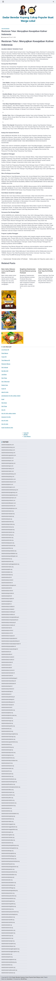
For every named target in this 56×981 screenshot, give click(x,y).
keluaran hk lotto (6, 417)
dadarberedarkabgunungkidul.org (9, 733)
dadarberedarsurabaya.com (8, 450)
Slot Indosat (4, 367)
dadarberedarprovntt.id (7, 633)
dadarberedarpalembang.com (8, 473)
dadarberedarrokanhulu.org (8, 922)
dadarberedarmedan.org (7, 768)
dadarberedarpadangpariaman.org (9, 866)
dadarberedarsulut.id (6, 664)
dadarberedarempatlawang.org (8, 962)
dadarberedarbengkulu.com (8, 487)
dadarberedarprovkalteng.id (8, 611)
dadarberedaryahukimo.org (8, 795)
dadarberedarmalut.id (6, 627)
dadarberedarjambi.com (7, 484)
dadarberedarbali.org (6, 744)
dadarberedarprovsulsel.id (7, 657)
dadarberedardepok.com (7, 460)
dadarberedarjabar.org (6, 572)
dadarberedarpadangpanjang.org (9, 890)
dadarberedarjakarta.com (7, 444)
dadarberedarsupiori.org (7, 773)
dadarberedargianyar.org (7, 755)
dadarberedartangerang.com (8, 463)
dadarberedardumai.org (7, 927)
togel (2, 399)
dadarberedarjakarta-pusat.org (8, 715)
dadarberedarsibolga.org (7, 850)
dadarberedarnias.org (6, 558)
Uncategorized (5, 28)
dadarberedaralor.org (6, 808)
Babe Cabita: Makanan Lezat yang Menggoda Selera (8, 271)
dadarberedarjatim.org (6, 569)
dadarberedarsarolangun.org (8, 946)
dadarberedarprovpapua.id (8, 635)
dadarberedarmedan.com (7, 471)
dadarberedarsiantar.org (7, 842)
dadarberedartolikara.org (7, 789)
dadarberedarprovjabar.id (7, 598)
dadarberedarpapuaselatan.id (8, 646)
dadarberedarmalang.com (7, 468)
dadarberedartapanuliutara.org (8, 550)
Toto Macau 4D (5, 360)
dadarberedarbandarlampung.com (9, 489)
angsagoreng (5, 37)
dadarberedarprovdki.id (7, 590)
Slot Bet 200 (4, 371)
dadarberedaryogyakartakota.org (9, 741)
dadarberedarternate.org (7, 540)
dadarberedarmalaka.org (7, 821)
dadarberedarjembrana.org (7, 757)
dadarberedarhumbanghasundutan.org (10, 787)
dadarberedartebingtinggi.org (8, 856)
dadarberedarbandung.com (8, 447)
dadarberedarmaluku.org (7, 566)
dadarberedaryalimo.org (7, 797)
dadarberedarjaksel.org (7, 718)
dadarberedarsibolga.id (7, 691)
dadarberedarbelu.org (6, 810)
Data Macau (4, 353)
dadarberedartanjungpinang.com (9, 492)
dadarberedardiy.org (6, 728)
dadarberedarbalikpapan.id (8, 702)
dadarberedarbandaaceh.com (8, 481)
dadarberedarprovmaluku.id (8, 625)
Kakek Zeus (4, 385)
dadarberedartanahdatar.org (8, 885)
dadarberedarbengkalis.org (8, 901)
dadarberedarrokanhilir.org (7, 919)
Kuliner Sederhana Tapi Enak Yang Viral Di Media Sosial (45, 271)
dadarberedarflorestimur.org (8, 784)
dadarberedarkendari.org (7, 521)
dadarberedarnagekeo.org (7, 834)
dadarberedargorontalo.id (7, 593)
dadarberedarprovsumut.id (7, 670)
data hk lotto (4, 392)
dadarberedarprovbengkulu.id (8, 585)
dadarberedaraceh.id (6, 577)
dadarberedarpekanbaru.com (8, 479)
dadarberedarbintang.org (7, 747)
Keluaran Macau (5, 364)
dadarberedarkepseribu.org (8, 726)
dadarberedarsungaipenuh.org (8, 959)
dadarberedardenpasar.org (7, 529)
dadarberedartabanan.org (7, 765)
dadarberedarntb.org (6, 771)
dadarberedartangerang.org (8, 816)
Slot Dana (4, 403)
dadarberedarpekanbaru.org (8, 930)
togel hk (3, 388)
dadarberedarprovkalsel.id (7, 609)
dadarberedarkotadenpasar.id (8, 683)
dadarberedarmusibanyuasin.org (9, 970)
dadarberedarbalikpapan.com (8, 503)
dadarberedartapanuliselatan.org (9, 553)
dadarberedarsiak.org (6, 925)
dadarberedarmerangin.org (7, 940)
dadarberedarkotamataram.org (8, 802)
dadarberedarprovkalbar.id (7, 606)
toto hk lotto (4, 420)
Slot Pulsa (4, 378)
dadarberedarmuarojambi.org (8, 943)
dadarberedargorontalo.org (8, 524)
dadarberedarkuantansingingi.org (9, 914)
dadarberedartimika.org (7, 548)
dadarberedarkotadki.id (7, 675)
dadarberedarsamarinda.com (8, 505)
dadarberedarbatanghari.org (8, 933)
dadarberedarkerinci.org (7, 938)
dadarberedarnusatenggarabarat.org (10, 564)
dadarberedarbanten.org (7, 561)
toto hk (3, 410)
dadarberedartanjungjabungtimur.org (10, 951)
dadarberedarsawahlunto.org (8, 898)
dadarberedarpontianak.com (8, 500)
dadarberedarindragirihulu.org (8, 906)
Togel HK (4, 357)
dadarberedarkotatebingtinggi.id (9, 678)
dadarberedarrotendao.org (7, 837)
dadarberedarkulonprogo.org (8, 736)
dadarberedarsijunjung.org (7, 877)
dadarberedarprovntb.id (7, 630)
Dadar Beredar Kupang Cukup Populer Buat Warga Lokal (28, 19)
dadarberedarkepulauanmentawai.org (10, 861)
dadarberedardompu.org (7, 776)
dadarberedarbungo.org (7, 935)
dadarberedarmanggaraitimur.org (9, 829)
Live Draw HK (5, 349)
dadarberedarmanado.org (7, 516)
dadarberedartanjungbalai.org (8, 853)
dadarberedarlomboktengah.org (9, 781)
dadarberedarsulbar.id (6, 654)
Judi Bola (4, 374)
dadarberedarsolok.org (6, 879)
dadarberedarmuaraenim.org (8, 967)
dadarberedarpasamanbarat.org (9, 871)
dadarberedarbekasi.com (7, 458)
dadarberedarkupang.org (7, 534)
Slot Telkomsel (5, 381)
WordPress (24, 979)
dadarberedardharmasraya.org (8, 858)
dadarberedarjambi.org (7, 956)
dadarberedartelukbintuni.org (8, 805)
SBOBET (25, 434)
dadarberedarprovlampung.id (8, 622)
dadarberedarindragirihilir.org (8, 903)
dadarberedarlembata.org (7, 818)
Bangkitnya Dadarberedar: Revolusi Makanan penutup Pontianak (28, 271)
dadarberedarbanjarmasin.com (8, 497)
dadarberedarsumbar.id (7, 662)
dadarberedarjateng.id (6, 601)
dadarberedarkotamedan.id (8, 672)
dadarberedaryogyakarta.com (8, 455)
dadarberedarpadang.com (7, 476)
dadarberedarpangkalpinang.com (9, 495)
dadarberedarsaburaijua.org (8, 840)
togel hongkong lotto (7, 427)
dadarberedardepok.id (6, 686)
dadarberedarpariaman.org (7, 893)
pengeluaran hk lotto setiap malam (10, 395)
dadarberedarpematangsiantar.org (9, 848)
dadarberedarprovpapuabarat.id (9, 638)
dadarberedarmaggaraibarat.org (9, 826)
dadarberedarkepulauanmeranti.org (10, 911)
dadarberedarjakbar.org (7, 712)
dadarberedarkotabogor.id (7, 699)
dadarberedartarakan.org (7, 511)
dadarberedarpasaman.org (7, 869)
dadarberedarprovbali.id (7, 580)
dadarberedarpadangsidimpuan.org (10, 845)
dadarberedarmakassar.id (7, 704)
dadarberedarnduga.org (7, 720)
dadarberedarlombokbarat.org (8, 779)
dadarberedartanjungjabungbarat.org (10, 948)
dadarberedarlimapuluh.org (8, 864)
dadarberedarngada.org (7, 832)
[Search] (53, 2)
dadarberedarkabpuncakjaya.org (9, 760)
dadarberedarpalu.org (6, 519)
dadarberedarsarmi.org (7, 763)
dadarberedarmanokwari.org (8, 545)
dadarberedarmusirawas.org (8, 972)
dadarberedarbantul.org (7, 731)
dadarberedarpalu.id (6, 694)
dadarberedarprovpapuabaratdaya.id (10, 641)
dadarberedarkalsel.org (7, 574)
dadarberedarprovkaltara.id (8, 614)
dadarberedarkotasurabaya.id (8, 680)
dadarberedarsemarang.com (8, 452)
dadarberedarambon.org (7, 537)
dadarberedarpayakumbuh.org (8, 895)
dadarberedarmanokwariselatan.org (10, 813)
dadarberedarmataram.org (7, 532)
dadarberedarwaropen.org (7, 792)
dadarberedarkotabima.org (7, 800)
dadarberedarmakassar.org (8, 513)
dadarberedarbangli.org (7, 749)
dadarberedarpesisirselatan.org (8, 874)
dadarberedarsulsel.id (6, 667)
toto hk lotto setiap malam (8, 413)
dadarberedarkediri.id (6, 588)
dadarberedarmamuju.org (7, 527)
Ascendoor (10, 979)
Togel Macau (27, 436)
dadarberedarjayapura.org (7, 542)
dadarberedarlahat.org (6, 964)
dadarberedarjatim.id (6, 603)
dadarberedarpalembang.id (8, 696)
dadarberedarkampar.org (7, 909)
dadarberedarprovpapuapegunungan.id (11, 643)
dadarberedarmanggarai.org (8, 824)
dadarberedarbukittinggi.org (8, 887)
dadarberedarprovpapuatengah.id (9, 649)
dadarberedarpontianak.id (7, 688)
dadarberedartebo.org (6, 954)
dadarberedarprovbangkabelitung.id (10, 617)
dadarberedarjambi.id (6, 596)
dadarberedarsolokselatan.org (8, 882)
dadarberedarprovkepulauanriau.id (9, 619)
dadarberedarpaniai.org (7, 723)
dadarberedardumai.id (6, 707)
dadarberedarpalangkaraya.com (9, 508)
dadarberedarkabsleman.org (8, 739)
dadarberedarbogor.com (7, 465)
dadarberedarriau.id (6, 651)
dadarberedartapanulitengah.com (9, 556)
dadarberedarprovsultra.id (7, 659)
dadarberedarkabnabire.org (8, 710)
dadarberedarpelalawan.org (8, 917)
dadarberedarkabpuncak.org (8, 752)
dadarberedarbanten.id (7, 582)
